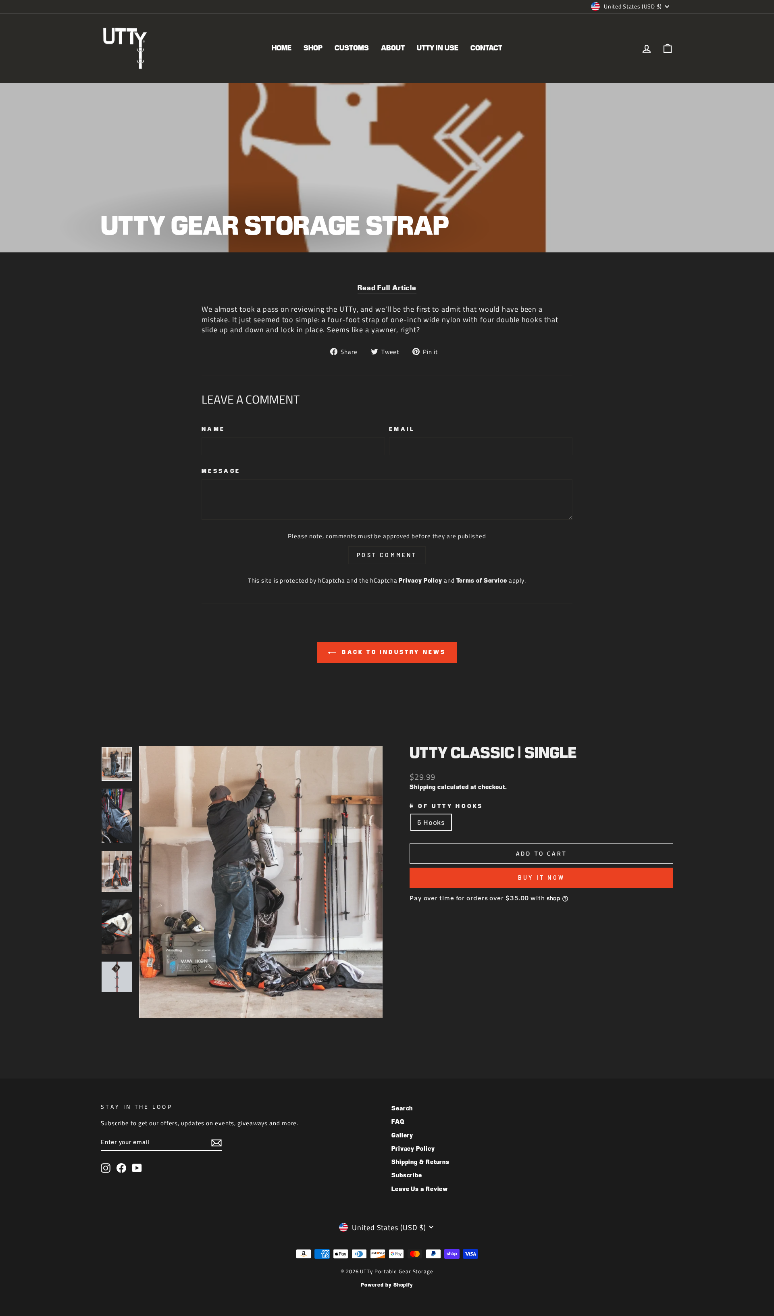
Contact (486, 48)
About (393, 48)
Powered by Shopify (387, 1285)
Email (402, 429)
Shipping (423, 787)
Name (213, 429)
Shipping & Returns (420, 1162)
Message (221, 471)
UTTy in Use (437, 48)
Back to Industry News (392, 652)
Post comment (387, 555)
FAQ (398, 1122)
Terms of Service (481, 581)
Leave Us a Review (419, 1189)
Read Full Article (387, 288)
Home (281, 48)
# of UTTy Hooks (446, 806)
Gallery (402, 1136)
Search (402, 1109)
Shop (313, 48)
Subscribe (406, 1175)
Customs (352, 48)
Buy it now (541, 877)
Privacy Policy (420, 581)
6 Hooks (431, 822)
